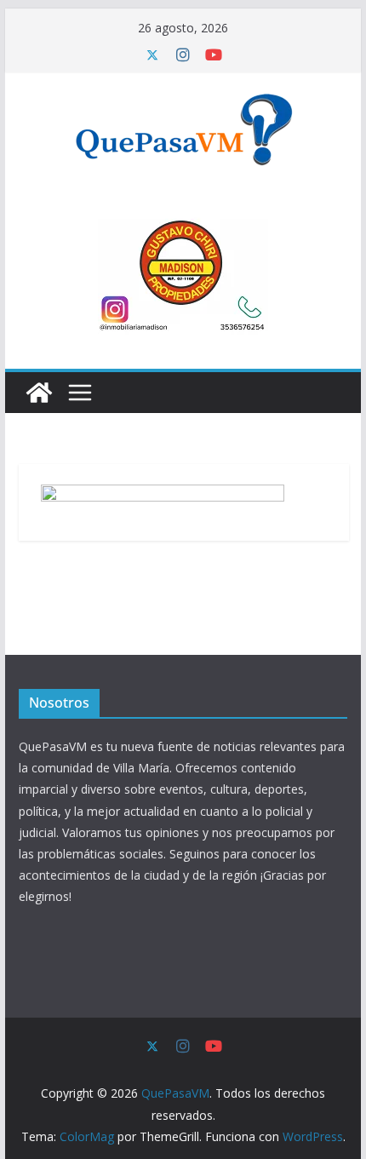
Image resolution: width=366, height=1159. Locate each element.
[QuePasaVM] (39, 392)
